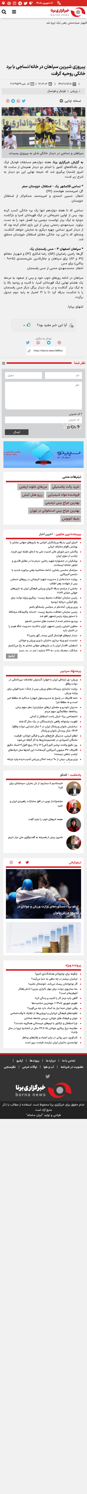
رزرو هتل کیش (32, 494)
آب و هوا (49, 1067)
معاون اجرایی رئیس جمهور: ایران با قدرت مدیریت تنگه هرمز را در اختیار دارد (43, 628)
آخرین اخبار (46, 534)
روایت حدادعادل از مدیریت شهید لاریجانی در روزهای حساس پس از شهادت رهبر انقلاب (43, 581)
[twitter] (24, 101)
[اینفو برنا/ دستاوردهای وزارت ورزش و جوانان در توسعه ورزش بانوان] (43, 894)
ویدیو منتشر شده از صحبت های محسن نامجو (51, 621)
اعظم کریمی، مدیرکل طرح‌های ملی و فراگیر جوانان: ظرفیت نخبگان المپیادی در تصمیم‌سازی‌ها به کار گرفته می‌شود (45, 738)
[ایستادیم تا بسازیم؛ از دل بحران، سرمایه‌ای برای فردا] (73, 788)
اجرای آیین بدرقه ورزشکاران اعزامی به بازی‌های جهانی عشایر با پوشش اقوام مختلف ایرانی (43, 545)
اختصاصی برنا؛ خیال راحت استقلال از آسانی (53, 717)
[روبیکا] (31, 3)
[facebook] (8, 101)
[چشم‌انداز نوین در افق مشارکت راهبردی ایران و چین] (73, 806)
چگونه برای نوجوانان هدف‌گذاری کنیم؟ (56, 974)
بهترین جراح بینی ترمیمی (62, 502)
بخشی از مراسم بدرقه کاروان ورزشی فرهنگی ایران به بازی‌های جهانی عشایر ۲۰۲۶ (44, 591)
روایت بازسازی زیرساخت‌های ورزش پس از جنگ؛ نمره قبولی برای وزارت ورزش (42, 691)
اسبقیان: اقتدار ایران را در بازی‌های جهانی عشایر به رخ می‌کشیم (42, 646)
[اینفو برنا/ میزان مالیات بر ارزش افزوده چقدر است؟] (43, 947)
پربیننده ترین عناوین (68, 534)
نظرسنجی (10, 1067)
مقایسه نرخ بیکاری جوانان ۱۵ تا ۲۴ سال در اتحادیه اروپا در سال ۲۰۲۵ (42, 1030)
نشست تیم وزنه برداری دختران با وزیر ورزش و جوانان (48, 641)
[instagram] (11, 863)
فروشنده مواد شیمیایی (63, 494)
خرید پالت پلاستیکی (65, 486)
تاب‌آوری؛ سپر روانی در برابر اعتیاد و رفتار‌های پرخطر (49, 1038)
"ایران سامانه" (34, 1115)
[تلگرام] (20, 3)
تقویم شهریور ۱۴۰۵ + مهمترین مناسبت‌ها (54, 1003)
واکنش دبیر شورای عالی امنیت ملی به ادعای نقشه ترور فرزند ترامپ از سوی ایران (44, 554)
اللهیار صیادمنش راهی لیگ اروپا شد (66, 23)
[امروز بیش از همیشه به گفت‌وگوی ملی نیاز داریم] (73, 842)
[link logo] (68, 12)
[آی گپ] (3, 3)
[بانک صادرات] (43, 454)
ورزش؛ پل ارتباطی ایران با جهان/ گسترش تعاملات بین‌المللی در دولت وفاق (43, 682)
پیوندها (34, 1061)
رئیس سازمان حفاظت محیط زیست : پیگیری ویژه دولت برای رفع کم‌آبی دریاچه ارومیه (44, 600)
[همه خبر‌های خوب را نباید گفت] (73, 824)
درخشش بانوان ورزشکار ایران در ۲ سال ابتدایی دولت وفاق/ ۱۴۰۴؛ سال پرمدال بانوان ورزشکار (44, 729)
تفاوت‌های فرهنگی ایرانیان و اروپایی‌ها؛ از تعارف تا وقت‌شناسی (43, 1013)
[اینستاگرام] (14, 3)
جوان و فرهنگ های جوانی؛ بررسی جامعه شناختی (50, 1018)
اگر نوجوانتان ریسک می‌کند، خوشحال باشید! (52, 984)
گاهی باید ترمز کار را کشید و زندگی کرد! (56, 998)
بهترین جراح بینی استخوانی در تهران (54, 510)
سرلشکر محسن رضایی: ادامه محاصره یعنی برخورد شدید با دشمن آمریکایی (44, 572)
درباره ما (51, 1061)
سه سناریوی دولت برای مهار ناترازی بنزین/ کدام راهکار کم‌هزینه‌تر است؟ (47, 991)
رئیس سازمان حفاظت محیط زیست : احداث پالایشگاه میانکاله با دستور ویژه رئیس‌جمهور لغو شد (43, 614)
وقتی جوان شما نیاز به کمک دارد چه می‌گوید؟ (52, 1008)
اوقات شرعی (29, 1067)
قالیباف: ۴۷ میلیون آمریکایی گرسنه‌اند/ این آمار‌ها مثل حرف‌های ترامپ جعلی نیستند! (42, 752)
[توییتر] (25, 3)
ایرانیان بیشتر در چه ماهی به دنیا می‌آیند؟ (54, 979)
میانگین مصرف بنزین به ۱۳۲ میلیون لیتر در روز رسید (48, 651)
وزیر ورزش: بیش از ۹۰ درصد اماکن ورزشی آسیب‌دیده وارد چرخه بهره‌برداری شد (42, 761)
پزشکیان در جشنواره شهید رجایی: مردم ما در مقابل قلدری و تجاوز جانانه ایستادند (44, 563)
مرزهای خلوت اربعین (33, 486)
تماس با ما (68, 1061)
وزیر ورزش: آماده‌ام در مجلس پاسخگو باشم (53, 607)
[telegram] (13, 101)
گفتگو (63, 775)
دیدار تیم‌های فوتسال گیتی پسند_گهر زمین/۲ (52, 635)
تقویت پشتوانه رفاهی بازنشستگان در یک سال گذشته (48, 722)
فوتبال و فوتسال (56, 91)
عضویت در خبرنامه (72, 1067)
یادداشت (75, 775)
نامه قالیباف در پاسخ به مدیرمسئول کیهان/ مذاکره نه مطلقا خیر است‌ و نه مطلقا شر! (42, 700)
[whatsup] (18, 101)
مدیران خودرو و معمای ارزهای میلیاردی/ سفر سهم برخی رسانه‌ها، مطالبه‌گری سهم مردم (46, 709)
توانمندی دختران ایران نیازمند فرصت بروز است (51, 1043)
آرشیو (11, 656)
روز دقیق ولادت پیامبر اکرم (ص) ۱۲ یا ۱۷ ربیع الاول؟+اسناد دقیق (42, 745)
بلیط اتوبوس (70, 518)
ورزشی (73, 91)
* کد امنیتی (75, 414)
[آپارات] (9, 3)
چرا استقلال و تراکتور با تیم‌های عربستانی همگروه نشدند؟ (45, 1023)
